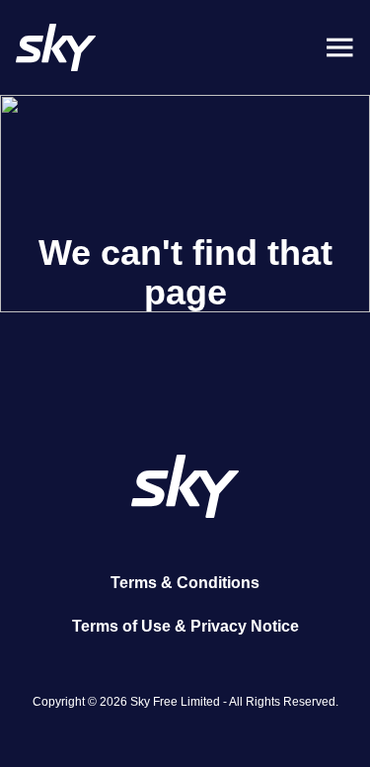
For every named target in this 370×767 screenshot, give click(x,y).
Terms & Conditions (185, 582)
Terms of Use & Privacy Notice (185, 626)
